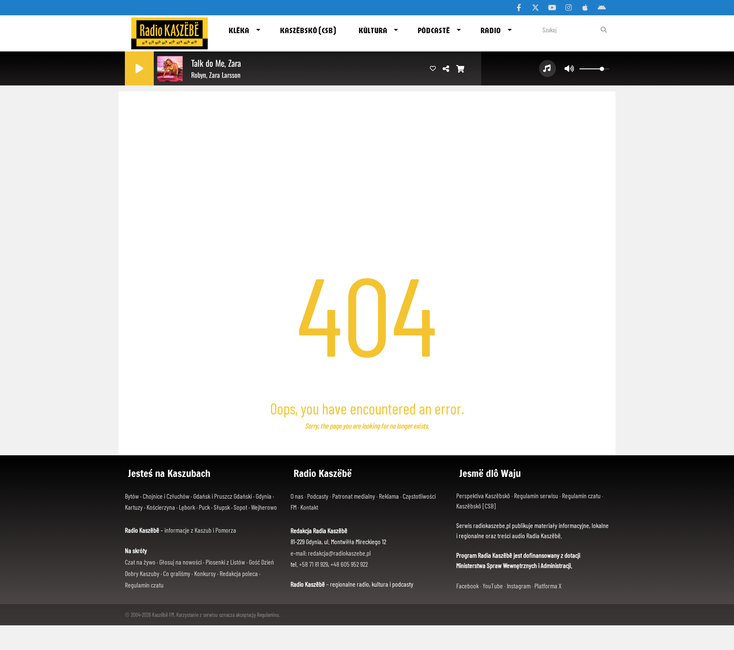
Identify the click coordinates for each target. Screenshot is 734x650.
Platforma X (548, 586)
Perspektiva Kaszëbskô (483, 495)
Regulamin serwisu (536, 495)
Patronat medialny (353, 496)
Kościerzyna (161, 507)
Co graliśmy (176, 573)
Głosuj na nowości (180, 562)
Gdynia (263, 496)
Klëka (239, 30)
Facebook (467, 586)
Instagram (519, 586)
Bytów (132, 496)
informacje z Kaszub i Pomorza (200, 530)
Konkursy (205, 573)
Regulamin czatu (144, 585)
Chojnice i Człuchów (166, 496)
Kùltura (373, 30)
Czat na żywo (140, 562)
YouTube (493, 586)
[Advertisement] (367, 155)
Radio (490, 30)
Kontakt (309, 507)
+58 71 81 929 (313, 564)
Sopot (240, 507)
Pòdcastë (434, 30)
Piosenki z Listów (225, 562)
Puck (204, 507)
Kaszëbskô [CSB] (476, 506)
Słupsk (222, 507)
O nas (297, 496)
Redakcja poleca (239, 573)
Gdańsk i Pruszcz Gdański (222, 496)
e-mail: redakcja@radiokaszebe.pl (331, 553)
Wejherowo (264, 507)
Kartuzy (134, 507)
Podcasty (317, 496)
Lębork (187, 507)
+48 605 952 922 (349, 564)
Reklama (389, 496)
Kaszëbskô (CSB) (308, 30)
